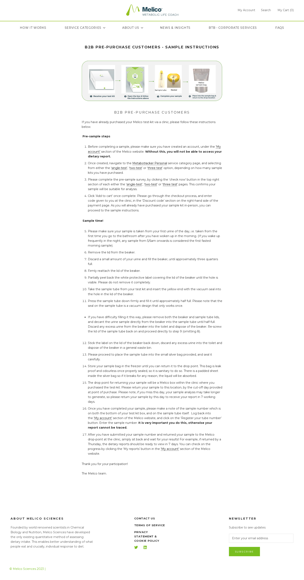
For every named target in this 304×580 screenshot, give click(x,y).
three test (155, 168)
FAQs (279, 28)
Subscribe (244, 551)
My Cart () (286, 10)
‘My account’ (103, 418)
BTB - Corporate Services (233, 28)
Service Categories (83, 28)
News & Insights (175, 28)
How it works (33, 28)
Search (266, 10)
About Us (130, 28)
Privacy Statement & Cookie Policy (146, 536)
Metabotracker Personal (149, 163)
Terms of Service (149, 525)
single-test (119, 168)
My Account (246, 10)
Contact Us (144, 518)
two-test (135, 168)
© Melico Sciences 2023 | (28, 569)
